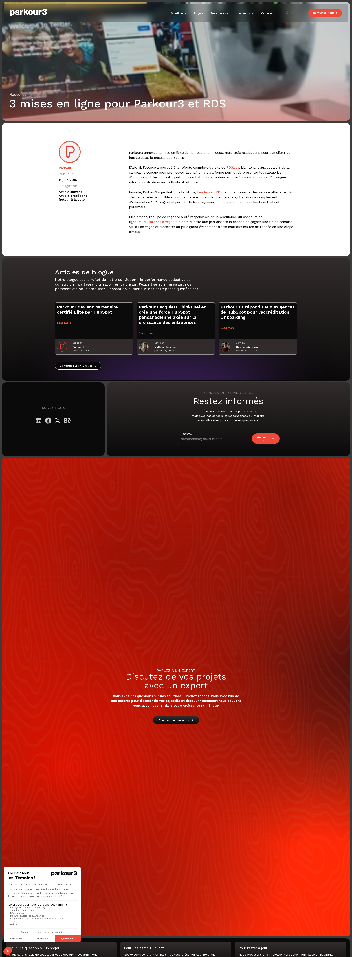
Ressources (219, 13)
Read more (64, 322)
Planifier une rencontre (174, 720)
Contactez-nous (323, 12)
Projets (198, 13)
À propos (245, 13)
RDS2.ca (232, 167)
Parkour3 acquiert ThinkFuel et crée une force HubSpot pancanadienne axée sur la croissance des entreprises (172, 314)
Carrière (266, 13)
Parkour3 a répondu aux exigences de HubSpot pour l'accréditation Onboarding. (258, 312)
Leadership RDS (209, 192)
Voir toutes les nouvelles (76, 365)
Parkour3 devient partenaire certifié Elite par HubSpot (87, 309)
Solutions (177, 13)
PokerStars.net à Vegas (156, 222)
